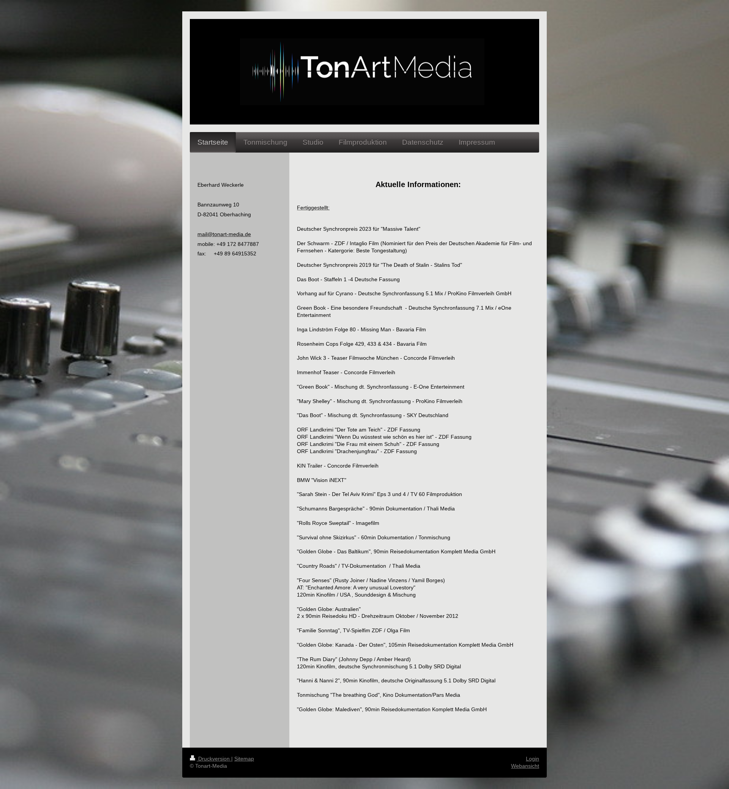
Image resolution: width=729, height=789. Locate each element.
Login (532, 759)
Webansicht (525, 766)
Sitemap (244, 759)
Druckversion (214, 759)
